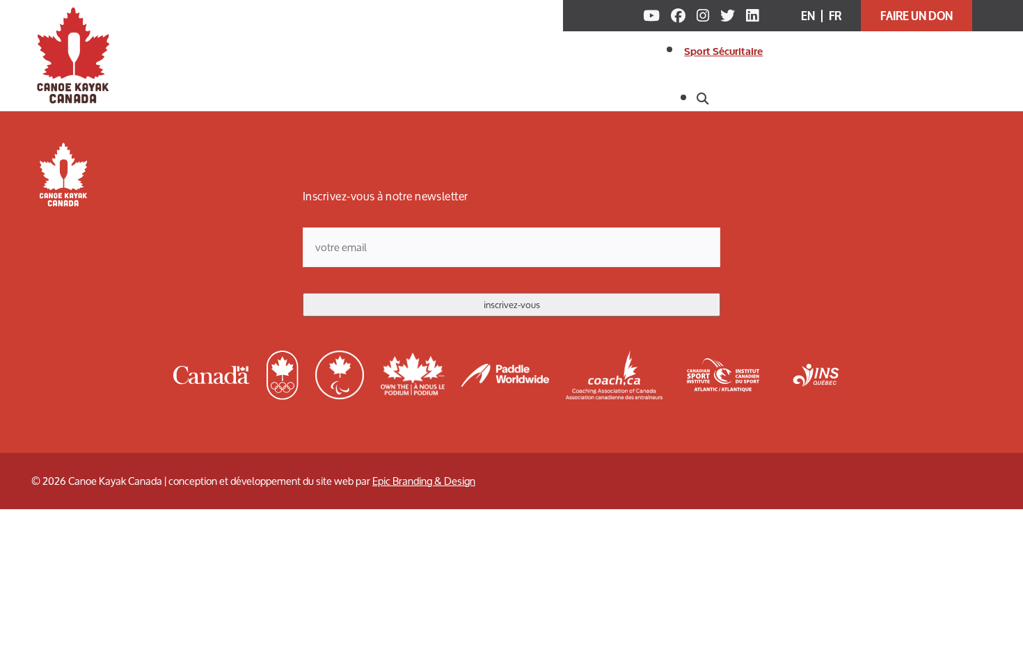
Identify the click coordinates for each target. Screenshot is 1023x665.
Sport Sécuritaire (723, 51)
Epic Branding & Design (423, 481)
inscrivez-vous (512, 304)
